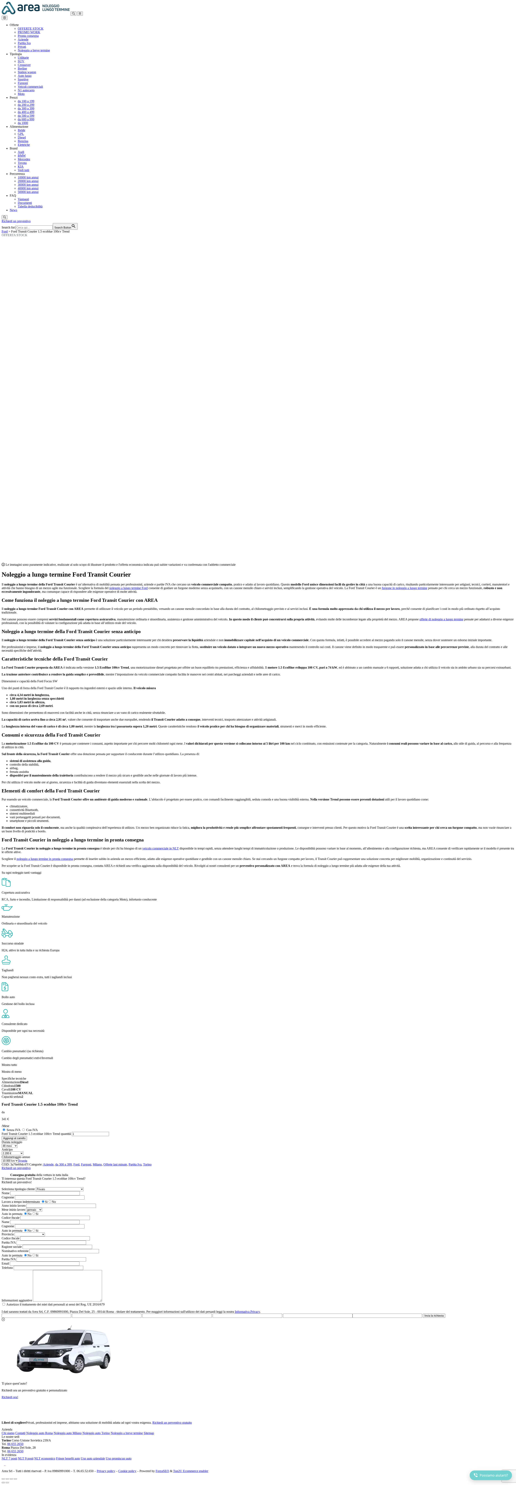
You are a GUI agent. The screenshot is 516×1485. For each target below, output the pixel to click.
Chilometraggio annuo (16, 1157)
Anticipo (7, 1149)
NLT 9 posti (25, 1458)
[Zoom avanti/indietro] (3, 1479)
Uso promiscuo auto (118, 1458)
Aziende (48, 1164)
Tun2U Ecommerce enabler (190, 1471)
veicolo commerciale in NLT (160, 848)
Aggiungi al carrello (14, 1138)
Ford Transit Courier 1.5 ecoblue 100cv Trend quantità (36, 1133)
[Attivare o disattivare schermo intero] (7, 1479)
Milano (97, 1164)
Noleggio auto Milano (68, 1433)
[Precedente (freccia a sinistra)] (3, 1482)
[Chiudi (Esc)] (15, 1479)
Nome (5, 1193)
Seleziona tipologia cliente (18, 1189)
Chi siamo (8, 1433)
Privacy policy (106, 1471)
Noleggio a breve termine (127, 1433)
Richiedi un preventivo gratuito (172, 1422)
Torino (147, 1164)
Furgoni (86, 1164)
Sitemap (149, 1433)
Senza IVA (13, 1130)
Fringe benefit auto (68, 1458)
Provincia (8, 1234)
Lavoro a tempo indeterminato (21, 1201)
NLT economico (44, 1458)
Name (5, 1222)
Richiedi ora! (10, 1397)
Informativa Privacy (247, 1311)
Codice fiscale (11, 1217)
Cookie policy (127, 1471)
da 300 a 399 (63, 1164)
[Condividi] (11, 1479)
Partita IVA (9, 1242)
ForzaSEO (162, 1471)
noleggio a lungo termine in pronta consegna (45, 859)
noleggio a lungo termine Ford (128, 588)
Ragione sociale (12, 1246)
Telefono (7, 1267)
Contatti (20, 1433)
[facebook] (3, 1464)
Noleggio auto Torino (96, 1433)
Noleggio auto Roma (39, 1433)
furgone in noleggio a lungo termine (404, 588)
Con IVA (32, 1130)
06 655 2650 (15, 1444)
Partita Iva (135, 1164)
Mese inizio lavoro (13, 1209)
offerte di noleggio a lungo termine (441, 619)
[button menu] (80, 13)
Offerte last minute (115, 1164)
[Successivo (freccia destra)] (7, 1482)
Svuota (22, 1160)
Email (5, 1263)
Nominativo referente (15, 1251)
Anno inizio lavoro (14, 1205)
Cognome (8, 1197)
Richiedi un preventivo (16, 221)
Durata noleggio (12, 1142)
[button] (4, 18)
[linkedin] (7, 1464)
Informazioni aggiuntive (17, 1300)
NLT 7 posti (9, 1458)
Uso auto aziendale (93, 1458)
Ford (5, 231)
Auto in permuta (12, 1214)
